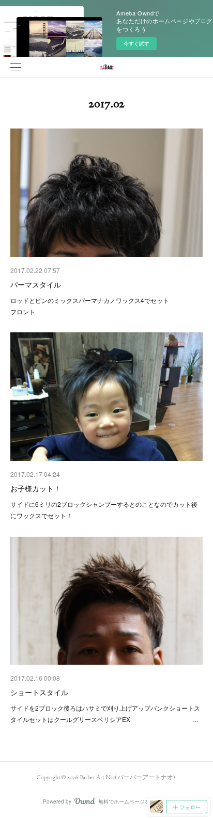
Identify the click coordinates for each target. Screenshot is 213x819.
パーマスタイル (35, 284)
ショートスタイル (39, 692)
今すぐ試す (136, 43)
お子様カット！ (35, 488)
